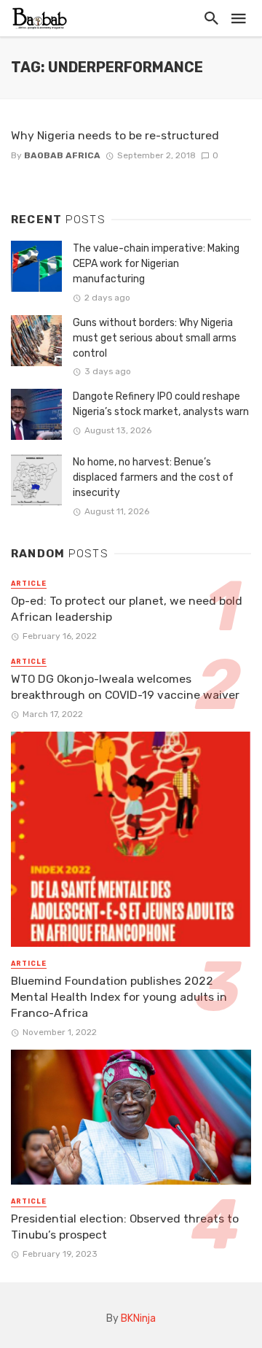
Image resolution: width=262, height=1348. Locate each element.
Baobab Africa (62, 155)
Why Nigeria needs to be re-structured (115, 135)
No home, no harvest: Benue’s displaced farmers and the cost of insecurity (153, 477)
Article (29, 583)
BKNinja (138, 1318)
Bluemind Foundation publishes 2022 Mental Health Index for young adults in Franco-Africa (119, 997)
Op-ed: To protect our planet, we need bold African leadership (126, 609)
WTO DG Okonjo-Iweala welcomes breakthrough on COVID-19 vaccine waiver (125, 687)
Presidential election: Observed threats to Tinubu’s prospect (125, 1227)
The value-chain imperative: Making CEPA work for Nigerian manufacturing (156, 263)
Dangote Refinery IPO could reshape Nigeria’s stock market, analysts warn (161, 404)
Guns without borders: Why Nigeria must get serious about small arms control (155, 338)
